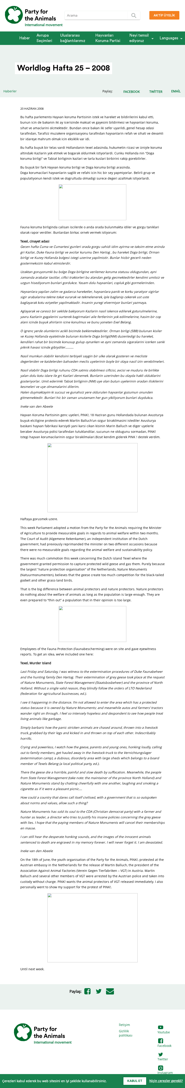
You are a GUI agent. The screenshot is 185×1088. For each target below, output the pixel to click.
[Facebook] (87, 991)
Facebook (164, 1046)
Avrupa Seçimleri (44, 38)
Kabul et (134, 1081)
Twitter (162, 1059)
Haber (24, 38)
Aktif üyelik (164, 15)
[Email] (109, 991)
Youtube (163, 1032)
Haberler (10, 91)
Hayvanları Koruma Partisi (107, 38)
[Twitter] (98, 991)
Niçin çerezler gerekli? (166, 1081)
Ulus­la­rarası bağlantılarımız (72, 38)
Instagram (165, 1072)
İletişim (124, 1025)
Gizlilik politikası (125, 1033)
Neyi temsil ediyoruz (139, 38)
